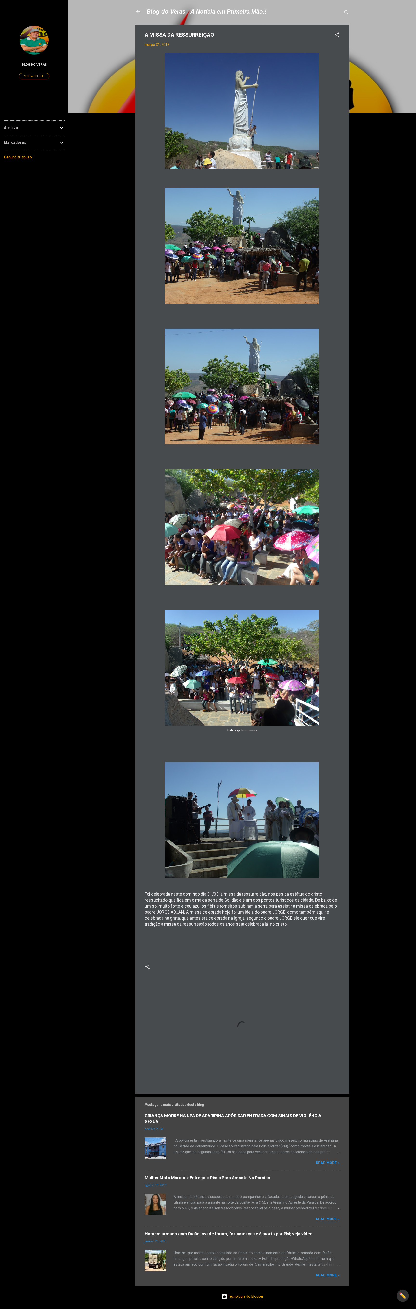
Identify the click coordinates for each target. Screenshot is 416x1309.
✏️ (402, 1295)
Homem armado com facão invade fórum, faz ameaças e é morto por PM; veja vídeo (228, 1233)
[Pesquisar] (346, 13)
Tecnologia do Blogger (245, 1296)
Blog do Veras (34, 64)
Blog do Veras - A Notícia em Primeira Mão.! (206, 11)
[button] (337, 35)
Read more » (328, 1163)
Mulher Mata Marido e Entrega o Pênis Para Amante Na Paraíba (207, 1177)
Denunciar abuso (18, 157)
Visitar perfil (34, 76)
